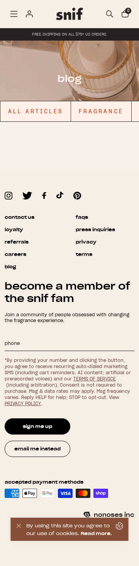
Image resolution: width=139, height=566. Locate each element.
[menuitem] (14, 14)
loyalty (14, 229)
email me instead (37, 449)
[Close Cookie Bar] (18, 529)
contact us (19, 217)
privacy (86, 242)
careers (15, 254)
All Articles (35, 111)
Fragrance (101, 111)
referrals (17, 242)
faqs (82, 217)
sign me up (37, 426)
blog (10, 266)
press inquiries (95, 229)
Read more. (96, 533)
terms (84, 254)
